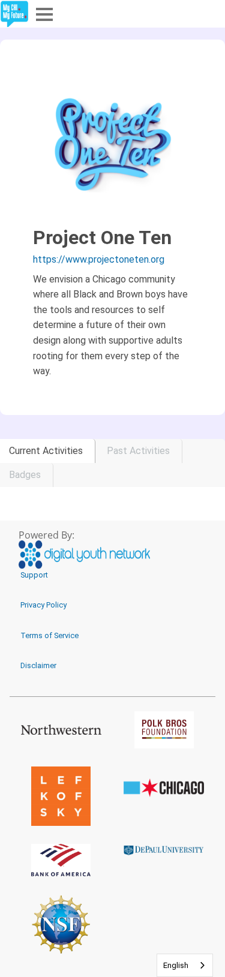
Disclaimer (38, 665)
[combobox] (185, 965)
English (175, 965)
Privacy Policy (43, 604)
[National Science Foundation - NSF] (61, 924)
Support (34, 574)
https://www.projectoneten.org (98, 259)
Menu (43, 13)
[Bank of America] (61, 860)
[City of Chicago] (164, 787)
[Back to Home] (14, 14)
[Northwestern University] (61, 729)
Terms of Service (49, 635)
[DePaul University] (164, 850)
